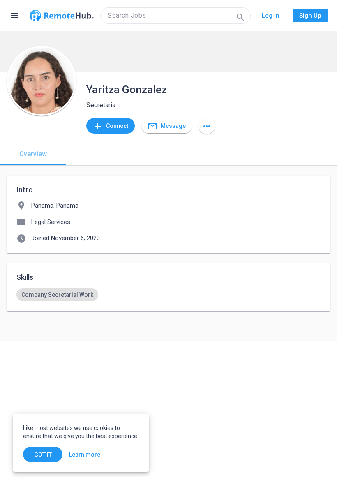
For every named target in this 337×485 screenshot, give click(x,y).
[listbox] (168, 294)
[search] (175, 15)
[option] (57, 294)
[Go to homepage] (62, 15)
